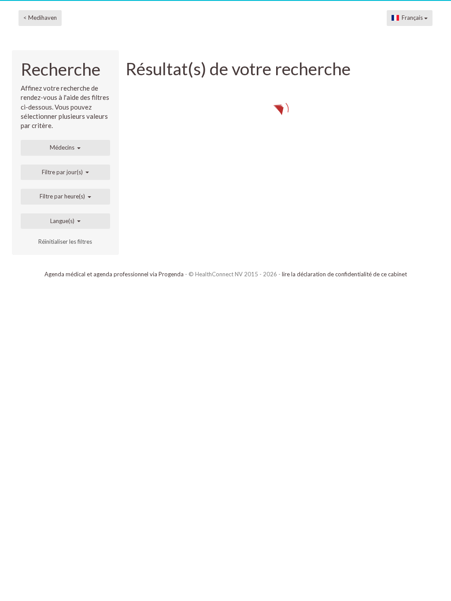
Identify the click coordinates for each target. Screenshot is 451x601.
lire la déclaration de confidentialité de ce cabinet (344, 274)
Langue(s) (62, 220)
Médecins (62, 147)
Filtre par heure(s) (62, 196)
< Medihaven (40, 17)
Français (411, 17)
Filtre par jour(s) (62, 172)
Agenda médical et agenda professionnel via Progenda (114, 274)
